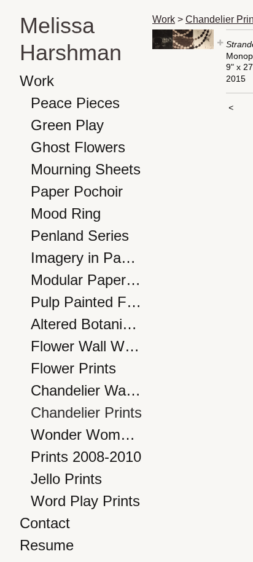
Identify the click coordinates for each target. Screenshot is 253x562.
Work (37, 80)
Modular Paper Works (86, 279)
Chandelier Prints (86, 412)
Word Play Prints (85, 501)
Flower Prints (73, 368)
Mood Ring (66, 213)
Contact (45, 523)
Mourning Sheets (86, 169)
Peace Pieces (75, 103)
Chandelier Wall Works (86, 390)
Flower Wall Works (86, 346)
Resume (47, 545)
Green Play (67, 125)
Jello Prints (66, 478)
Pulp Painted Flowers (86, 302)
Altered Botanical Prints (86, 324)
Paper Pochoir (77, 191)
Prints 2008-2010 (86, 456)
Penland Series (80, 235)
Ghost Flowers (78, 147)
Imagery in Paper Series (86, 257)
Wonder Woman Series (86, 434)
